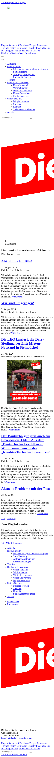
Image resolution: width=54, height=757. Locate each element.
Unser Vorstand (20, 85)
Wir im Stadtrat (20, 88)
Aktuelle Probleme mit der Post (25, 489)
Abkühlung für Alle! (16, 261)
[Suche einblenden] (2, 56)
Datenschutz (13, 601)
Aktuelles (11, 63)
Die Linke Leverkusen (17, 82)
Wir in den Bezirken (22, 90)
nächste (11, 518)
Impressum (12, 604)
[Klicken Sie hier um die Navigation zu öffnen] (2, 59)
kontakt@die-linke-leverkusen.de (17, 738)
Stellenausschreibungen (24, 109)
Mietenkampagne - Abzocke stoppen (30, 69)
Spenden (17, 104)
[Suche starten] (31, 118)
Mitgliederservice (21, 96)
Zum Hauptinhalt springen (13, 2)
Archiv (10, 112)
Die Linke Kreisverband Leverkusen (18, 53)
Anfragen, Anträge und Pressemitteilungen (24, 75)
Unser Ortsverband (22, 93)
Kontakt (17, 106)
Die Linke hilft (14, 66)
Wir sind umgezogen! (17, 303)
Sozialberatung (20, 72)
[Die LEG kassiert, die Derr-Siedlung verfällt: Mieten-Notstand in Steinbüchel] (27, 382)
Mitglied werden (21, 101)
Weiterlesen (17, 296)
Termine (11, 80)
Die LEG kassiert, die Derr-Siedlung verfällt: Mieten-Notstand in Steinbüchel (22, 343)
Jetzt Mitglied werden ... (12, 543)
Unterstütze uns (14, 98)
